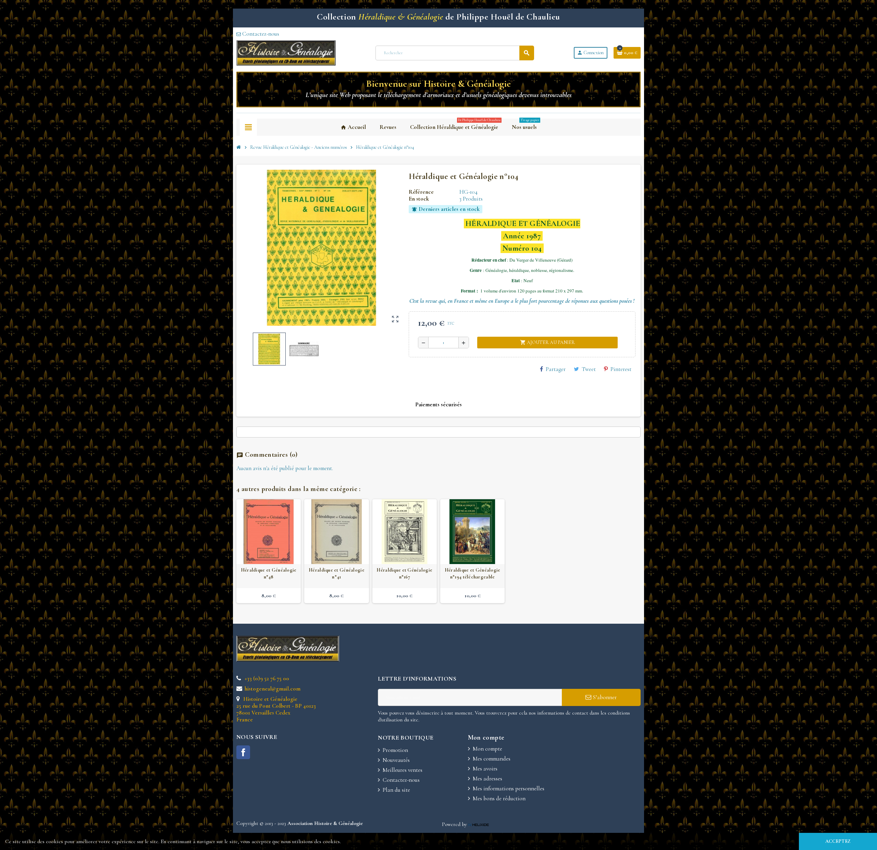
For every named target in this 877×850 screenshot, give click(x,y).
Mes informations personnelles (508, 788)
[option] (268, 551)
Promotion (395, 750)
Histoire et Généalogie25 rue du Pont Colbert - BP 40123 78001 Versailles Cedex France (276, 709)
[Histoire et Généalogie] (286, 52)
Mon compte (487, 748)
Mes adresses (487, 778)
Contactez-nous (260, 33)
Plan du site (396, 789)
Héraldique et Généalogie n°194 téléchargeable (473, 573)
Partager (556, 369)
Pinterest (620, 369)
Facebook (243, 752)
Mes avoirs (485, 768)
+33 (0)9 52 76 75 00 (266, 678)
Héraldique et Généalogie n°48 (269, 573)
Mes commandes (491, 758)
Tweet (589, 369)
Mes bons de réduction (499, 798)
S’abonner (604, 697)
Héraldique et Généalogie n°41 (337, 573)
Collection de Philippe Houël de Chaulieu (438, 16)
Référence (421, 192)
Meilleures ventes (402, 770)
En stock (419, 198)
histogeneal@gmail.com (271, 688)
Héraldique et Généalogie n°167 (404, 573)
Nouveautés (396, 760)
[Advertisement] (509, 654)
